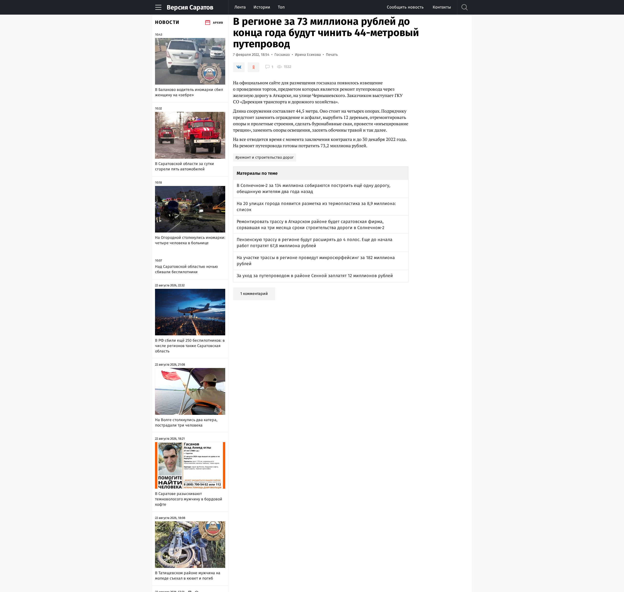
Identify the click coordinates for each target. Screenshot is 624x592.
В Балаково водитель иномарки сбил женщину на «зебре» (189, 92)
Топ (281, 7)
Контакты (442, 7)
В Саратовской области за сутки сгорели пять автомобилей (184, 166)
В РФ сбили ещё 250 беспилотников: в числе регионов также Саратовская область (190, 345)
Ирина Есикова (308, 54)
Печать (332, 54)
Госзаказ (282, 54)
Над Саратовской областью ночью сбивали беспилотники (186, 269)
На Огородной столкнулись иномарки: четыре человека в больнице (190, 240)
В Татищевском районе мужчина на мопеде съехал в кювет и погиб (187, 576)
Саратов (190, 7)
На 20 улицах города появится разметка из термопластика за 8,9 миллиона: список (316, 206)
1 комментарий (254, 293)
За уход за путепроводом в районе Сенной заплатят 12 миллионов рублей (315, 275)
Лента (240, 7)
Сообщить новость (405, 7)
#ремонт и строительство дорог (264, 157)
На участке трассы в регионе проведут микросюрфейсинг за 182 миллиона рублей (316, 260)
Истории (262, 7)
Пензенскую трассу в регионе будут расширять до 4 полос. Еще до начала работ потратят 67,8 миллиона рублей (314, 242)
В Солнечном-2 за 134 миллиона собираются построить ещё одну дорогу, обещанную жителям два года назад (313, 188)
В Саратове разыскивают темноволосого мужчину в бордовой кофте (188, 499)
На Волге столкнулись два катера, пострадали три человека (186, 422)
